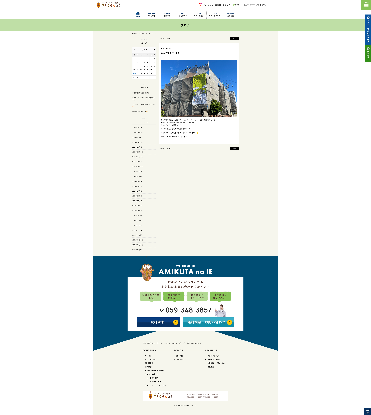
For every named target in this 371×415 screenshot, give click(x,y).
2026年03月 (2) (137, 127)
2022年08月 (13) (137, 245)
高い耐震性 (149, 363)
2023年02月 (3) (137, 215)
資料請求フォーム (214, 359)
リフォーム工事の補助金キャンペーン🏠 (143, 105)
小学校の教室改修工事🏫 (140, 111)
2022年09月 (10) (137, 240)
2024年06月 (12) (137, 152)
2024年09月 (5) (137, 142)
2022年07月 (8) (137, 250)
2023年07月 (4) (137, 191)
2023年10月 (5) (137, 176)
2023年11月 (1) (137, 171)
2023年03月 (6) (137, 210)
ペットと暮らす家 (151, 378)
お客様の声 (180, 359)
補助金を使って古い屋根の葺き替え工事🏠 (143, 98)
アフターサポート (151, 374)
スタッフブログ (213, 356)
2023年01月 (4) (137, 220)
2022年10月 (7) (137, 235)
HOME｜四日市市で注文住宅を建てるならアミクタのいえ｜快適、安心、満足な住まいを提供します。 (173, 343)
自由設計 (148, 367)
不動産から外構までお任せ (155, 370)
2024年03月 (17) (137, 166)
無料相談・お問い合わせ (216, 363)
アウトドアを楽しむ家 (153, 381)
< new (162, 38)
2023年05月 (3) (137, 201)
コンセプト (149, 356)
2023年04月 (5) (137, 206)
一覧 (234, 38)
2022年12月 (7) (137, 225)
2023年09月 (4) (137, 181)
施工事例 (179, 356)
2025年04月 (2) (137, 132)
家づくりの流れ (151, 359)
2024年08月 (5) (137, 147)
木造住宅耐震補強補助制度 (140, 93)
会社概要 (211, 367)
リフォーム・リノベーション (155, 385)
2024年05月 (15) (137, 157)
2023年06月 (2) (137, 196)
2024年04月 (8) (137, 162)
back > (169, 38)
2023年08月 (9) (137, 186)
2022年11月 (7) (137, 230)
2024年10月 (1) (137, 137)
